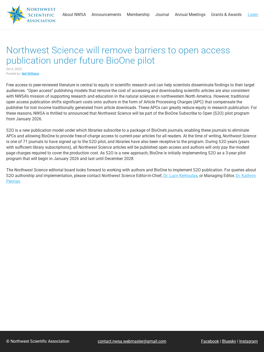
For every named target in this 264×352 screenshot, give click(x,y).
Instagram (248, 341)
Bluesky (229, 341)
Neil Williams (30, 74)
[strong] (74, 14)
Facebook (210, 341)
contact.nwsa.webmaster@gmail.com (132, 341)
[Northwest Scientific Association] (31, 15)
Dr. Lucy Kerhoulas (180, 175)
